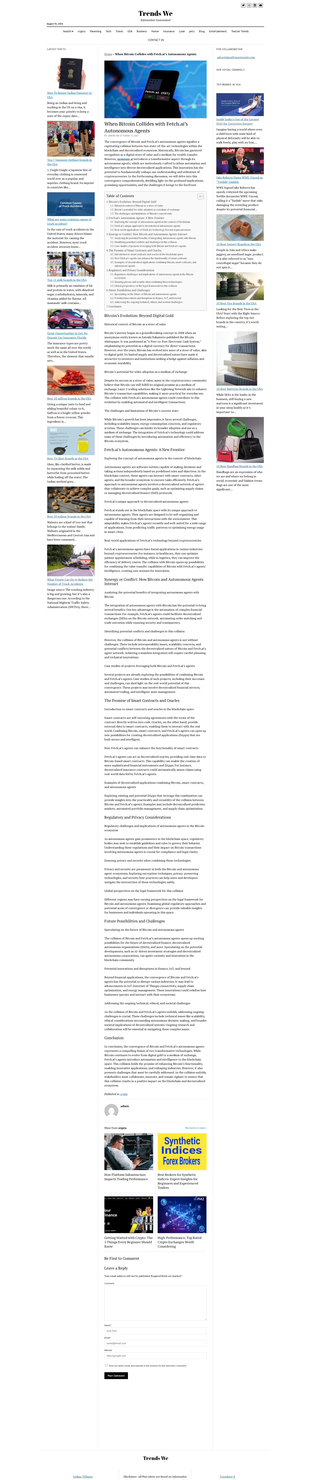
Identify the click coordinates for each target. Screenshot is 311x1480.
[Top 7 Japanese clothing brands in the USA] (71, 139)
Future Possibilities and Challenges (129, 290)
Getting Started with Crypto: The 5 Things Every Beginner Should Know (128, 1241)
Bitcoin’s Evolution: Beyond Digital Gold (132, 201)
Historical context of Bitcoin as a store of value (138, 205)
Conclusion (115, 306)
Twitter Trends (240, 31)
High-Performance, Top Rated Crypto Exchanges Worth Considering (179, 1241)
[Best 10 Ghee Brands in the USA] (71, 441)
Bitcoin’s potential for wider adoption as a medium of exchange (147, 209)
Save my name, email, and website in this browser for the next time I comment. (148, 1365)
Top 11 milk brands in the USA (67, 280)
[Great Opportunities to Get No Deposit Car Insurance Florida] (71, 319)
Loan (182, 31)
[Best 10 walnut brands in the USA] (71, 500)
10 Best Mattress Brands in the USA (239, 389)
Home (155, 31)
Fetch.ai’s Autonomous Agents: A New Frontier (136, 218)
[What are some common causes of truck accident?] (71, 204)
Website (108, 1350)
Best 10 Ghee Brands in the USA (67, 458)
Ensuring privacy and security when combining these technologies (148, 281)
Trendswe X (227, 1477)
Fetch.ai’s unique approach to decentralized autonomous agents (147, 225)
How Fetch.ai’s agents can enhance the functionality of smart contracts (150, 258)
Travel (119, 31)
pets (192, 31)
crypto (81, 31)
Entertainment (218, 31)
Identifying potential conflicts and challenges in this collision (145, 242)
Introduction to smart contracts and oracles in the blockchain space (148, 254)
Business (142, 31)
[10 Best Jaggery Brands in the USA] (240, 228)
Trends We (155, 13)
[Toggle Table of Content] (199, 196)
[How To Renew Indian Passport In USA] (71, 74)
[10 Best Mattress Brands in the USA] (236, 359)
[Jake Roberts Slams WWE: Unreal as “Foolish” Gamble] (240, 161)
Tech (108, 31)
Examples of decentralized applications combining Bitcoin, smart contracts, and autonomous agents (155, 264)
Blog (202, 31)
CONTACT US (156, 40)
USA (129, 31)
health (67, 31)
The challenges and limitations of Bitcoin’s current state (143, 213)
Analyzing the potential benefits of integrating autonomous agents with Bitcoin (155, 238)
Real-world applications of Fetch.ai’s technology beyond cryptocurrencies (152, 229)
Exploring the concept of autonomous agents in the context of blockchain (152, 221)
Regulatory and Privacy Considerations (131, 270)
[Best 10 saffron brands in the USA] (71, 381)
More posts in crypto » (196, 1127)
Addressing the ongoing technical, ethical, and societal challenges (148, 302)
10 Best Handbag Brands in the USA (239, 466)
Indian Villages (83, 1477)
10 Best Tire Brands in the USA (236, 303)
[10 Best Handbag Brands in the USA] (240, 440)
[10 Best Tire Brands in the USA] (240, 286)
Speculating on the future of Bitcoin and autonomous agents (145, 294)
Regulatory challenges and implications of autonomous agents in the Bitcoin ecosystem (153, 276)
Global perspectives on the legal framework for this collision (145, 285)
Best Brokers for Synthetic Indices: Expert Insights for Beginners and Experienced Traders (178, 1181)
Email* (107, 1337)
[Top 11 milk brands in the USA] (71, 265)
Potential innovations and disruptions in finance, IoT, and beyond (147, 298)
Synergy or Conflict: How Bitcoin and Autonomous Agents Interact (148, 234)
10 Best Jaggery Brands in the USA (238, 244)
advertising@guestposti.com (236, 57)
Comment (109, 1283)
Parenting (95, 31)
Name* (107, 1325)
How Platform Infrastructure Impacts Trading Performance (126, 1176)
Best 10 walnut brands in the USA (69, 516)
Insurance (169, 31)
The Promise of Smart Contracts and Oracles (135, 250)
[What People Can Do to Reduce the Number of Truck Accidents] (71, 561)
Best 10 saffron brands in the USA (69, 398)
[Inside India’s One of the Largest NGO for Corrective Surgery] (240, 105)
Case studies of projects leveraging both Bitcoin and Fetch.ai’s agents (150, 246)
